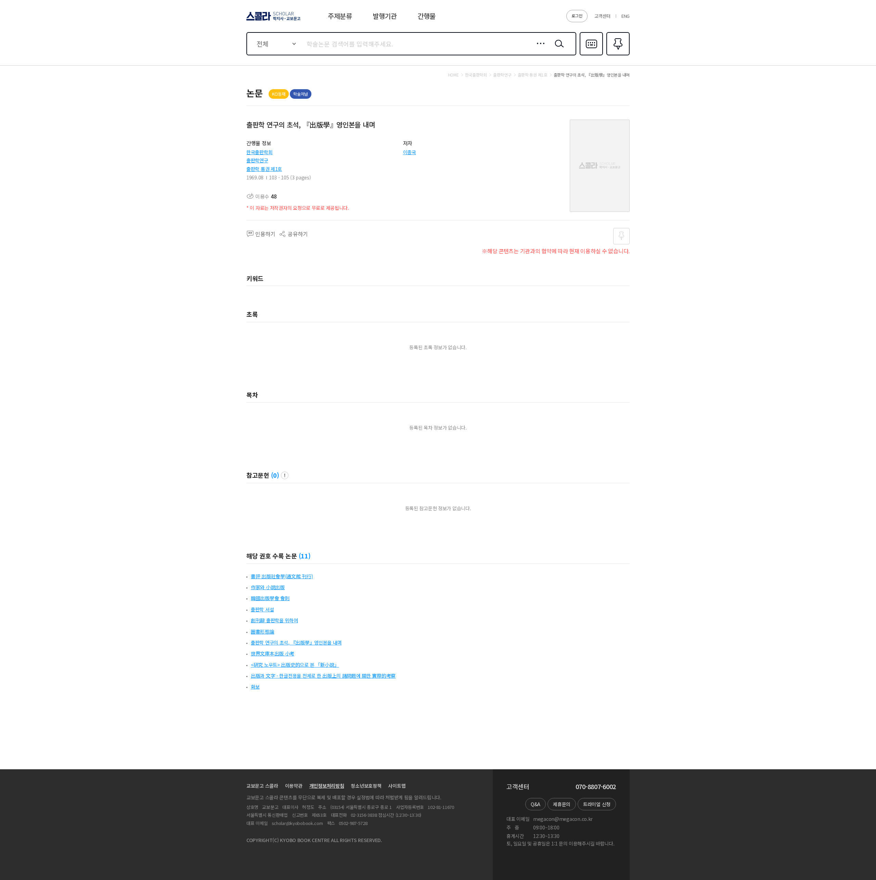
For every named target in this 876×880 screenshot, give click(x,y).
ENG (625, 16)
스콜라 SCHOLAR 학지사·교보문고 (272, 20)
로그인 (576, 15)
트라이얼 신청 (596, 804)
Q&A (535, 804)
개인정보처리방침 (326, 785)
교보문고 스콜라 (262, 785)
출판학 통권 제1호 (264, 168)
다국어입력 (591, 54)
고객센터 (602, 16)
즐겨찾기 (617, 54)
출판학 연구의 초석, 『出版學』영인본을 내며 (296, 642)
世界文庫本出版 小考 (272, 653)
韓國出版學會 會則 (270, 598)
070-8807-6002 (596, 786)
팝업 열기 (284, 475)
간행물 (426, 16)
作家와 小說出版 (268, 587)
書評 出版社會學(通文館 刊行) (282, 576)
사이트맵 (396, 785)
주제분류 (340, 16)
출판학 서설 (262, 609)
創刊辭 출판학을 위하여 (274, 620)
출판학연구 (257, 160)
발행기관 (385, 16)
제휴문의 (561, 804)
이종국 (409, 152)
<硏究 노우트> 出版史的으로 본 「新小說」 (295, 664)
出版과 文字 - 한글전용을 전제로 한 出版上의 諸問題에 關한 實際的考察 (323, 675)
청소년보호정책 (366, 785)
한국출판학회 (259, 152)
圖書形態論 (262, 631)
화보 (255, 686)
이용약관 (293, 785)
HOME (453, 74)
